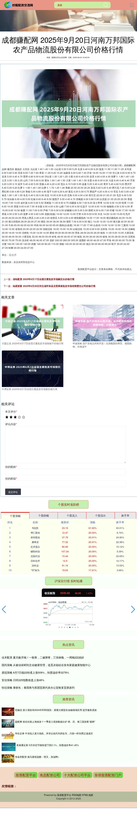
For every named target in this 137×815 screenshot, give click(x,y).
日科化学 (35, 560)
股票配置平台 (26, 774)
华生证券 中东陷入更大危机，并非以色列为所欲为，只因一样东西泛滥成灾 (54, 733)
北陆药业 (35, 556)
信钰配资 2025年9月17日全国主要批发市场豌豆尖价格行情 (43, 279)
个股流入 (72, 515)
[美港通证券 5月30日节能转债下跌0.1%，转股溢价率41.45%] (9, 747)
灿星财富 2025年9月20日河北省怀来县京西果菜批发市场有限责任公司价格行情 (54, 286)
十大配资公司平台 (77, 774)
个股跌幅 (43, 515)
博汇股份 (35, 532)
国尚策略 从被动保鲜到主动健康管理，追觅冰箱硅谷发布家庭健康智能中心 (46, 665)
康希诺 (35, 542)
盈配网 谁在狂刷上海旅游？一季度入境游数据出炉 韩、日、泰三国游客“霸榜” (55, 721)
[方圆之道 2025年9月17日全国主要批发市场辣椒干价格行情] (32, 322)
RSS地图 (76, 795)
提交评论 (13, 492)
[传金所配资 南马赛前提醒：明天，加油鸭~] (8, 758)
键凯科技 (35, 551)
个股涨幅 (15, 516)
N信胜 (35, 528)
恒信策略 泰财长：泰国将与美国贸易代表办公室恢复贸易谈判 (38, 687)
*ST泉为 (35, 570)
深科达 (35, 565)
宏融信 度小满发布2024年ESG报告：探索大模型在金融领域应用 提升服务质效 (56, 710)
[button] (4, 609)
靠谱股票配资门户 (108, 774)
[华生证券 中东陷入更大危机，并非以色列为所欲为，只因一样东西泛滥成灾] (8, 735)
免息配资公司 (50, 774)
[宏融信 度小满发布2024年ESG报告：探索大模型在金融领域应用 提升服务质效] (8, 712)
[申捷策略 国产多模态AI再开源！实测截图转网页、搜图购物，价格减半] (103, 322)
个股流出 (100, 515)
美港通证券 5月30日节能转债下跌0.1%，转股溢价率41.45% (47, 745)
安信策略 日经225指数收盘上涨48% (23, 680)
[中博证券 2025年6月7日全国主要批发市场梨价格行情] (32, 368)
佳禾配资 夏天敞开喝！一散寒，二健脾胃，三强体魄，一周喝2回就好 (43, 657)
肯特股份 (35, 537)
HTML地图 (87, 795)
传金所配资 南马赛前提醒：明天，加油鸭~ (37, 756)
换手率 (125, 515)
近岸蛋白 (35, 546)
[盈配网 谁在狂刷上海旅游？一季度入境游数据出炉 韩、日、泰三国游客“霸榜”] (8, 723)
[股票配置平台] (19, 4)
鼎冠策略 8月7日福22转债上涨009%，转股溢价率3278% (35, 672)
